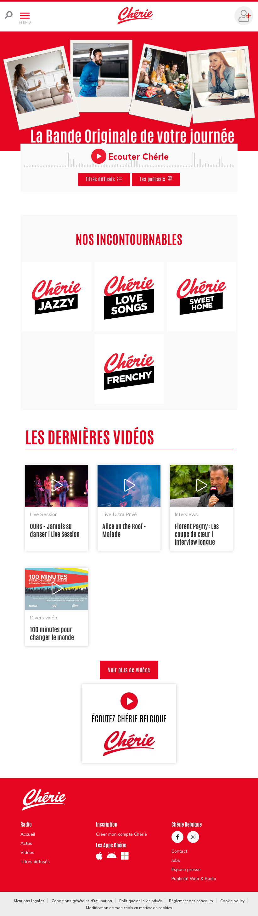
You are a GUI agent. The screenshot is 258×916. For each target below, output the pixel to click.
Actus (26, 843)
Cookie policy (232, 900)
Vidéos (27, 853)
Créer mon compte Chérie (121, 834)
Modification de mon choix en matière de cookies (129, 907)
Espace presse (186, 870)
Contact (179, 851)
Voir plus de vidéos (129, 670)
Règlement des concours (191, 900)
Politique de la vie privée (140, 900)
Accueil (27, 834)
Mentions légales (29, 900)
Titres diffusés (35, 862)
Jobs (175, 860)
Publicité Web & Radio (193, 879)
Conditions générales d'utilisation (82, 900)
